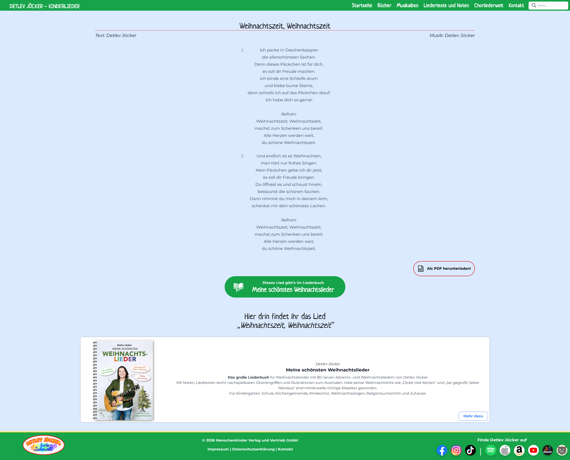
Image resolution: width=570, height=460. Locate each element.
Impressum (218, 449)
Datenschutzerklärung (253, 449)
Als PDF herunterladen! (449, 268)
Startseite (362, 5)
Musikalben (407, 5)
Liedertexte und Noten (446, 5)
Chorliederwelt (488, 5)
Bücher (384, 5)
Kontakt (516, 5)
